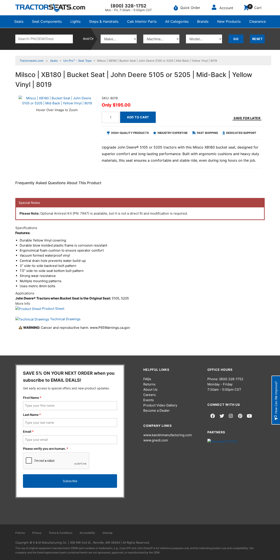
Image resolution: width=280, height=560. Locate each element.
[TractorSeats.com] (50, 8)
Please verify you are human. (45, 448)
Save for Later (247, 118)
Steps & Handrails (103, 21)
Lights (75, 21)
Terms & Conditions (60, 532)
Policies (20, 532)
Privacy (37, 532)
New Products (229, 21)
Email (28, 431)
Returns (149, 384)
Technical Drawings (64, 319)
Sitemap (107, 532)
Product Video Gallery (160, 405)
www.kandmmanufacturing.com (167, 435)
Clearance (257, 21)
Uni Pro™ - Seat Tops (77, 60)
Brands (202, 21)
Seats (18, 21)
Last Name (32, 414)
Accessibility (87, 532)
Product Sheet (52, 308)
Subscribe (70, 481)
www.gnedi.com (155, 440)
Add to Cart (138, 117)
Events (148, 400)
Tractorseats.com (31, 60)
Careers (149, 395)
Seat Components (47, 21)
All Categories (177, 21)
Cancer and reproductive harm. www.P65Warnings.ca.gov (76, 328)
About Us (150, 389)
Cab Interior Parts (142, 21)
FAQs (147, 379)
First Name (32, 397)
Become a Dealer (156, 410)
